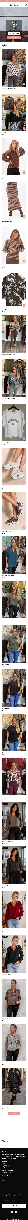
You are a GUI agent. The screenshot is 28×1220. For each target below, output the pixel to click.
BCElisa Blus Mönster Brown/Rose (9, 797)
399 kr (3, 90)
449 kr (3, 134)
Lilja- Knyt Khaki (5, 664)
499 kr (3, 488)
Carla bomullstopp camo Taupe (8, 354)
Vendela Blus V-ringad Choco (8, 885)
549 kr (3, 311)
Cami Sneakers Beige (6, 487)
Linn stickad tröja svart (7, 132)
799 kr (3, 178)
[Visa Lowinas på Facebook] (16, 1212)
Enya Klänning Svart (6, 1107)
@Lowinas (7, 1145)
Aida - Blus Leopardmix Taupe (8, 1062)
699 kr (3, 223)
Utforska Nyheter (14, 37)
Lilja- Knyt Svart (5, 752)
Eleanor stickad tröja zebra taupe (9, 265)
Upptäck (14, 1113)
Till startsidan (14, 33)
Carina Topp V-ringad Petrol (8, 575)
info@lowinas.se (6, 1175)
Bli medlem (14, 1205)
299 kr (3, 577)
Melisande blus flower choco (8, 310)
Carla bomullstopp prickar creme (9, 88)
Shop (3, 1180)
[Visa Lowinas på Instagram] (12, 1212)
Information (5, 1185)
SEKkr (13, 1216)
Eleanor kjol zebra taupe (7, 221)
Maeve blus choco (5, 177)
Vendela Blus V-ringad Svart (8, 974)
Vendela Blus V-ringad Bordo (8, 930)
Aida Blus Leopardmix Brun (8, 1018)
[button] (22, 5)
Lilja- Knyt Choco (5, 708)
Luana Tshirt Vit (5, 442)
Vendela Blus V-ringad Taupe (8, 841)
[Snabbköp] (24, 172)
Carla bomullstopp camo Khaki (8, 398)
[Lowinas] (14, 5)
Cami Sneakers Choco (6, 531)
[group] (14, 1)
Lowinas (4, 1151)
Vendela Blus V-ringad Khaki (8, 620)
